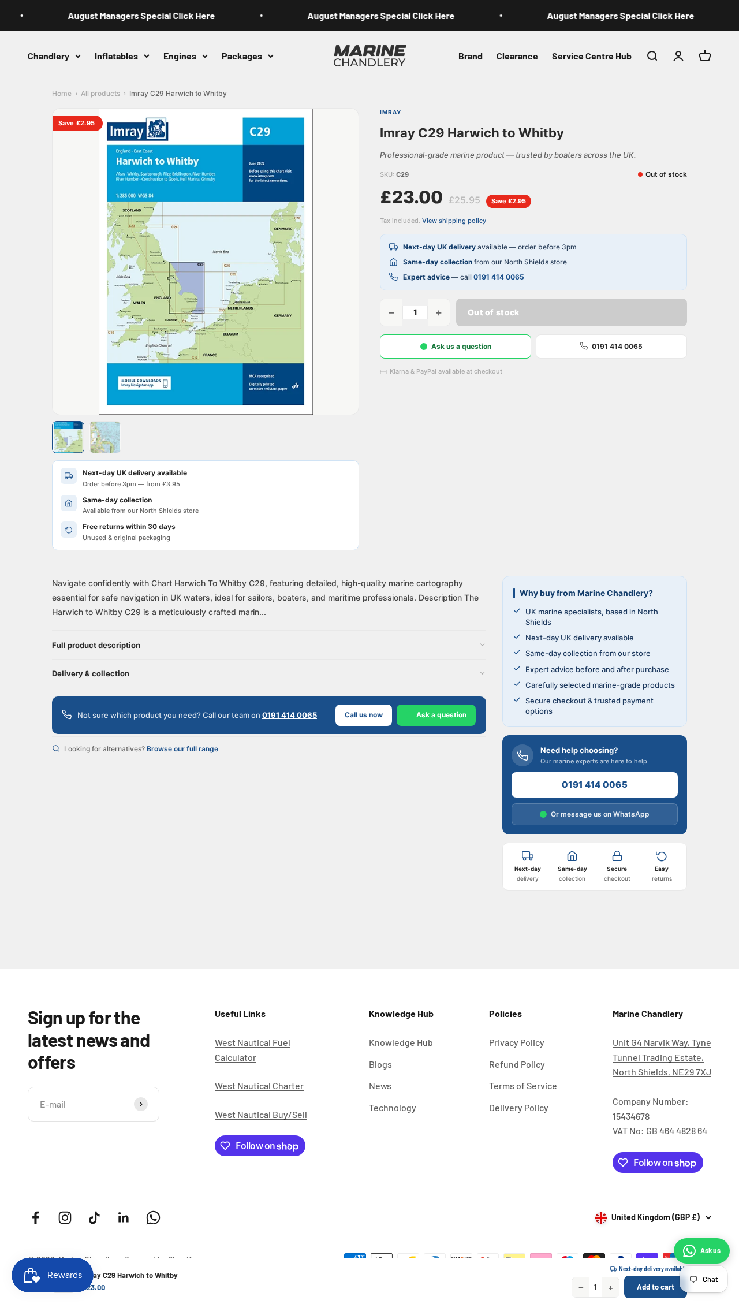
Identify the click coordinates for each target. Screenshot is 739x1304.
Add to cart (655, 1286)
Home (62, 93)
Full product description (96, 645)
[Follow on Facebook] (35, 1217)
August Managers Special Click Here (129, 15)
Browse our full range (182, 748)
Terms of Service (523, 1085)
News (380, 1085)
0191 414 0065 (498, 277)
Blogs (380, 1064)
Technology (392, 1107)
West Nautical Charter (259, 1085)
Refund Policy (517, 1064)
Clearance (517, 55)
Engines (179, 55)
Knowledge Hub (401, 1042)
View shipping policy (454, 221)
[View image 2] (105, 437)
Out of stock (493, 312)
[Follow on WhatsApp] (153, 1217)
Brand (470, 55)
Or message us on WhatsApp (600, 814)
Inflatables (116, 55)
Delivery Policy (518, 1107)
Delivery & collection (90, 673)
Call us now (364, 714)
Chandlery (48, 55)
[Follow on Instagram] (65, 1217)
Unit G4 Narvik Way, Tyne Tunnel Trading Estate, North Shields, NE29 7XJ (662, 1057)
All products (100, 93)
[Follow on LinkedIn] (124, 1217)
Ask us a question (461, 346)
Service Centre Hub (592, 55)
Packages (242, 55)
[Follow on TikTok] (94, 1217)
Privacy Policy (516, 1042)
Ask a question (441, 714)
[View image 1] (68, 437)
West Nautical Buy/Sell (261, 1114)
